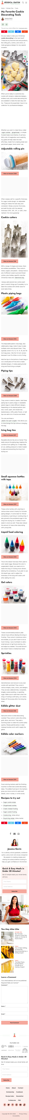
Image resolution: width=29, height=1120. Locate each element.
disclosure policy (23, 28)
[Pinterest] (12, 1104)
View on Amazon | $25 (10, 173)
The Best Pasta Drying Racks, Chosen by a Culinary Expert (20, 964)
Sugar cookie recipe (9, 802)
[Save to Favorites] (2, 24)
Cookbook (19, 1092)
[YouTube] (20, 1104)
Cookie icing (7, 815)
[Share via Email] (14, 834)
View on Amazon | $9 (9, 261)
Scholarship (10, 1092)
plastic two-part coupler (9, 421)
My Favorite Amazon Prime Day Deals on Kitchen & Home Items (21, 936)
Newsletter (19, 1096)
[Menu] (26, 2)
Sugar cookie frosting (10, 812)
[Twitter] (8, 1104)
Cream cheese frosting (10, 809)
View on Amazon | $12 (9, 339)
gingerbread (15, 132)
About (14, 1088)
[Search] (23, 2)
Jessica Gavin (10, 2)
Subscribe (14, 891)
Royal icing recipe (8, 818)
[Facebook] (4, 1104)
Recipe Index (10, 1096)
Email (3, 1014)
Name (3, 1006)
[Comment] (6, 24)
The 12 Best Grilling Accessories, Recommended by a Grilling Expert (21, 950)
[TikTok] (24, 1104)
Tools (16, 8)
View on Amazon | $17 (9, 504)
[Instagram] (16, 1104)
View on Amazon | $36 (10, 395)
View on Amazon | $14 (10, 628)
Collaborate (12, 1100)
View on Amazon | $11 (9, 779)
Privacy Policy (23, 1114)
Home (3, 8)
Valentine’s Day (19, 277)
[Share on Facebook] (10, 834)
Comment (4, 985)
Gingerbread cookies (9, 805)
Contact (20, 1088)
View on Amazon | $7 (9, 435)
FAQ (19, 1100)
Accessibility (16, 1116)
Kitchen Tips (9, 8)
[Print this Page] (19, 834)
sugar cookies (6, 132)
